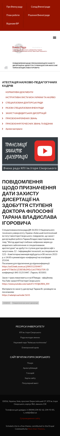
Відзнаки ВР (12, 23)
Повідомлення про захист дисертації (25, 303)
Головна (6, 67)
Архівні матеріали (14, 129)
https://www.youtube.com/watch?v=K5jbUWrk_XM (25, 284)
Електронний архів (30, 347)
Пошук (30, 363)
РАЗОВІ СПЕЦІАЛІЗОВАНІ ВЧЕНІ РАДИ (25, 108)
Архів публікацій (30, 368)
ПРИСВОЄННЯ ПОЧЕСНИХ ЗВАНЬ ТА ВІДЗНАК (29, 123)
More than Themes (36, 429)
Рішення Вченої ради (39, 15)
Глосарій (30, 373)
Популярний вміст (30, 383)
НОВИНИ (6, 303)
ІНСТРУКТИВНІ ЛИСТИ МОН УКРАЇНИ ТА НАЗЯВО (31, 97)
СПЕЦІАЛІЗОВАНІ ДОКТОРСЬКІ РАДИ (24, 102)
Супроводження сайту (30, 418)
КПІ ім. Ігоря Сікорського (30, 332)
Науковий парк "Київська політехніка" (30, 342)
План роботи (13, 15)
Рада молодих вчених (30, 337)
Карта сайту (30, 378)
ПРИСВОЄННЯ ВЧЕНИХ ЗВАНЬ (21, 118)
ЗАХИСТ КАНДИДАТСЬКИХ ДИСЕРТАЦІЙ (26, 113)
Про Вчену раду (14, 6)
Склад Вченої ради (40, 6)
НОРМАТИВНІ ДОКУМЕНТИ (19, 92)
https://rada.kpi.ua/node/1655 (16, 295)
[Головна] (30, 48)
